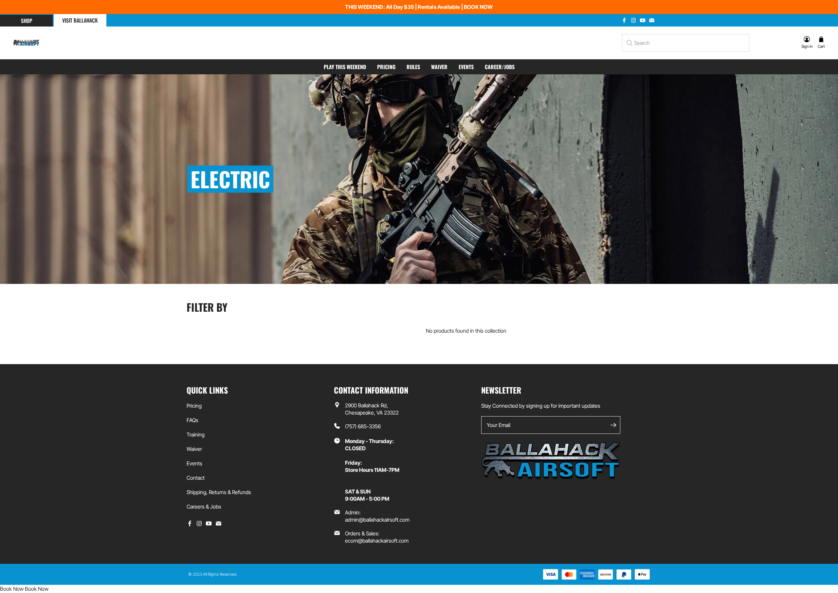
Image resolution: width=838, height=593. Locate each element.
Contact (196, 477)
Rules (413, 67)
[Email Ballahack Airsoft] (652, 20)
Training (196, 434)
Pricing (386, 67)
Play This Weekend (345, 67)
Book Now (12, 588)
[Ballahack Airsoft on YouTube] (643, 20)
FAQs (192, 420)
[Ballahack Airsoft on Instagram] (633, 20)
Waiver (439, 67)
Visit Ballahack (80, 20)
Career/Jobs (500, 67)
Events (466, 67)
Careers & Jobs (204, 506)
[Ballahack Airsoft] (26, 43)
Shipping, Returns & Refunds (219, 492)
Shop (26, 21)
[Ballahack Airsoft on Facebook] (624, 20)
